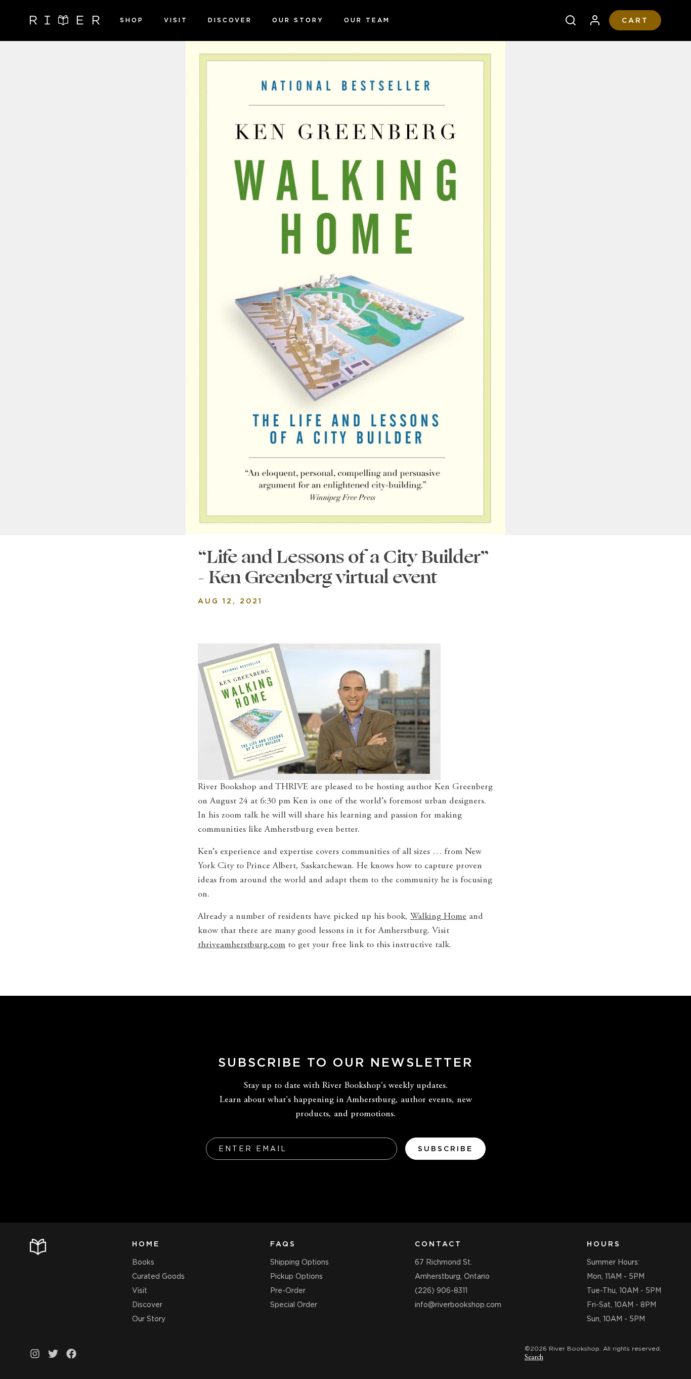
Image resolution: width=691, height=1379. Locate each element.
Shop (132, 20)
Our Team (367, 20)
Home (146, 1244)
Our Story (298, 20)
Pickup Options (296, 1276)
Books (143, 1262)
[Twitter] (53, 1354)
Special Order (293, 1305)
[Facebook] (71, 1354)
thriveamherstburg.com (241, 945)
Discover (230, 20)
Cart (635, 20)
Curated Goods (158, 1276)
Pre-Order (288, 1290)
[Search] (566, 20)
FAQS (283, 1244)
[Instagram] (35, 1354)
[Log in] (591, 20)
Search (534, 1357)
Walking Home (438, 916)
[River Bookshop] (65, 20)
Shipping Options (299, 1262)
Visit (176, 20)
